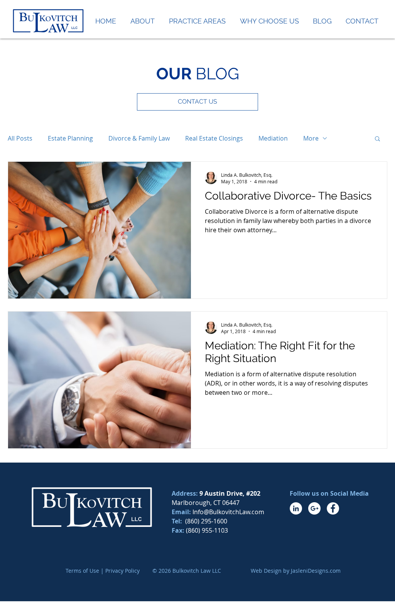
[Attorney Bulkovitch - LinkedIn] (296, 508)
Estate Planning (70, 138)
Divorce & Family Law (139, 138)
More (311, 138)
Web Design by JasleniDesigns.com (296, 570)
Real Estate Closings (214, 138)
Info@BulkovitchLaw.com (228, 512)
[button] (377, 139)
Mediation (273, 138)
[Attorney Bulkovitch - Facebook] (333, 508)
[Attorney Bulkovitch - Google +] (314, 508)
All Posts (20, 138)
